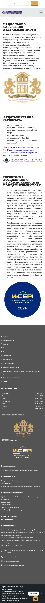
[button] (41, 12)
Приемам (33, 593)
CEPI (11, 278)
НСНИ (38, 68)
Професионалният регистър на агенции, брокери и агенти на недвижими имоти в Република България (20, 152)
